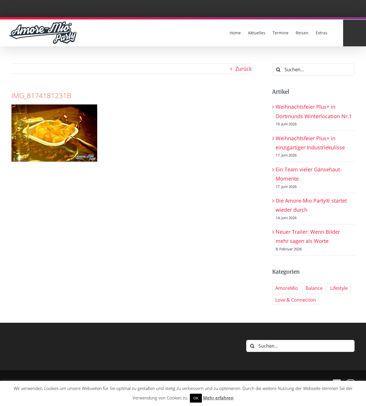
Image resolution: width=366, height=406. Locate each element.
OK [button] (195, 398)
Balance (314, 288)
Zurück (243, 68)
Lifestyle (339, 288)
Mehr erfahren (218, 398)
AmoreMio (286, 288)
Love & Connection (295, 300)
